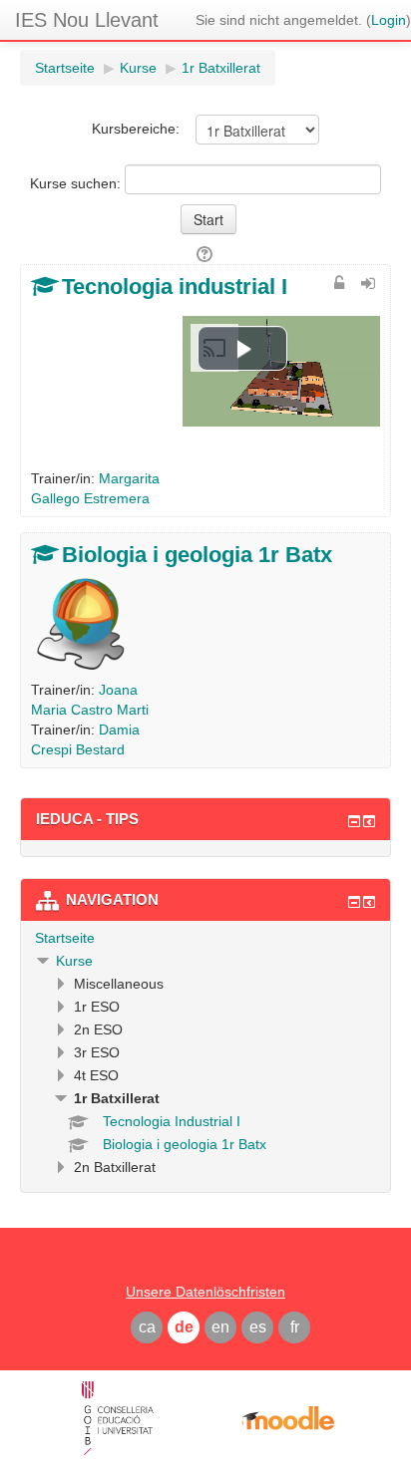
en (220, 1327)
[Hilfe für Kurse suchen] (206, 254)
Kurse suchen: (77, 183)
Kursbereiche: (136, 129)
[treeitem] (205, 938)
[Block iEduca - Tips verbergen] (354, 821)
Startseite (65, 938)
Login (388, 20)
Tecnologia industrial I (174, 286)
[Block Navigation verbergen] (354, 902)
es (257, 1327)
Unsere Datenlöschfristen (205, 1292)
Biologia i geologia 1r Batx (197, 554)
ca (147, 1327)
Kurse (74, 961)
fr (294, 1327)
